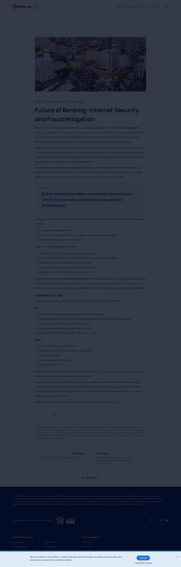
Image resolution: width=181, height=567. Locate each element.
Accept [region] (143, 557)
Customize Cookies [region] (143, 563)
